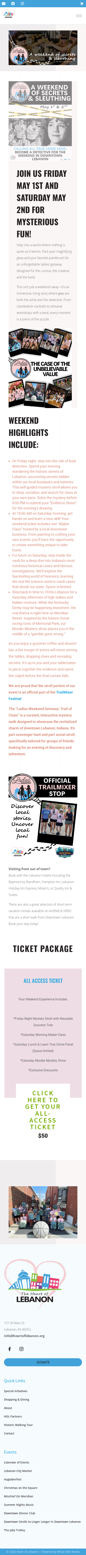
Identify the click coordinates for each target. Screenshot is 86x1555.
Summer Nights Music (19, 1505)
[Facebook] (13, 3)
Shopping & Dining (16, 1399)
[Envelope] (3, 3)
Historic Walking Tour (18, 1425)
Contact (9, 1433)
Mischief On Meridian (18, 1496)
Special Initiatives (15, 1391)
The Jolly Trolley (14, 1530)
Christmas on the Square (20, 1488)
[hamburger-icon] (79, 16)
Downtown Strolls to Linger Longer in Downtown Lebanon (42, 1522)
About (8, 1408)
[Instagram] (22, 3)
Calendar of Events (16, 1462)
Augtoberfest (12, 1479)
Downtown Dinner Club (19, 1513)
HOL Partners (13, 1416)
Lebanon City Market (18, 1471)
